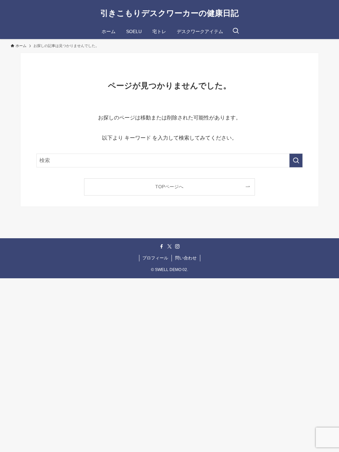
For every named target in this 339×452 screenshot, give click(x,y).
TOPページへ (169, 186)
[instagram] (177, 246)
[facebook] (162, 246)
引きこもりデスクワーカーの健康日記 (169, 13)
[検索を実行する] (296, 160)
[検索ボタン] (235, 31)
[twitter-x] (169, 246)
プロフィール (155, 257)
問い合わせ (186, 257)
